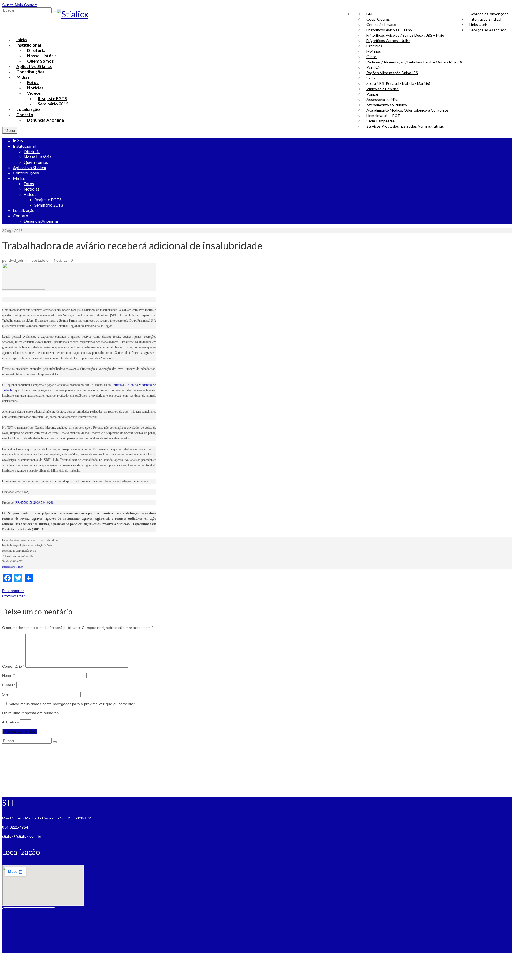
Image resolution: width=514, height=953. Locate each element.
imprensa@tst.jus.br (12, 566)
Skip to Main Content (19, 5)
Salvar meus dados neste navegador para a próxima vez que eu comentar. (72, 704)
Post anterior (13, 590)
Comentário (13, 666)
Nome (8, 675)
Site (5, 694)
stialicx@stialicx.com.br (21, 836)
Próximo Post (13, 596)
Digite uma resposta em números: (31, 713)
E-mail (8, 685)
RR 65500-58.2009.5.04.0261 (34, 502)
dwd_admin (18, 260)
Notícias (60, 260)
